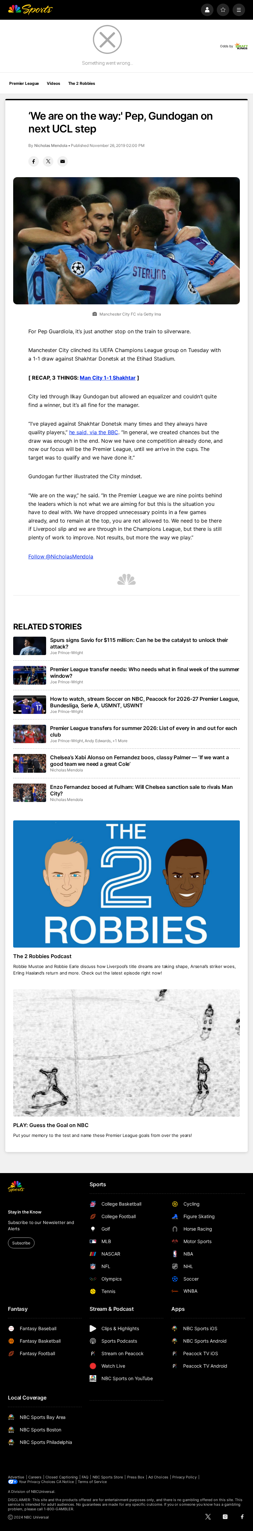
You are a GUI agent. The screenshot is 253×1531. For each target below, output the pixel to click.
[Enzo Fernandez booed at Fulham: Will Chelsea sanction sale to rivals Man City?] (29, 793)
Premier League (24, 83)
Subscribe (21, 1242)
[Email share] (62, 161)
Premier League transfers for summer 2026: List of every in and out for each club (143, 731)
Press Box (136, 1477)
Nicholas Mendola (51, 145)
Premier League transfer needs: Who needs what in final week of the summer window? (144, 672)
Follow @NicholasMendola (60, 556)
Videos (53, 83)
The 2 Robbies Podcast (42, 956)
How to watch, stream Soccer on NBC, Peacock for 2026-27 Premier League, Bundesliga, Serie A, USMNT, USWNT (144, 702)
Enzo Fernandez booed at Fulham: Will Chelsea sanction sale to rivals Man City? (141, 790)
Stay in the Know (25, 1211)
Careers (35, 1477)
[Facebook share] (33, 161)
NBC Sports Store (108, 1477)
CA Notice (65, 1481)
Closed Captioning (61, 1477)
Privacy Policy (184, 1477)
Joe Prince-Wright (66, 652)
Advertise (16, 1477)
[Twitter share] (48, 161)
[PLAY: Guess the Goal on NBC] (126, 1053)
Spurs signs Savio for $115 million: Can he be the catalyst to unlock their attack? (139, 643)
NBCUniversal (43, 1491)
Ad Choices (158, 1477)
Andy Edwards (98, 740)
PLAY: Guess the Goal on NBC (51, 1125)
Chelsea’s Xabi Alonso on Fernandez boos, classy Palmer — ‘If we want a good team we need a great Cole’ (139, 760)
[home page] (30, 10)
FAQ (85, 1477)
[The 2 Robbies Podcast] (126, 884)
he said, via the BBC (93, 432)
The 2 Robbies (81, 83)
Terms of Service (92, 1481)
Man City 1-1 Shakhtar (107, 377)
